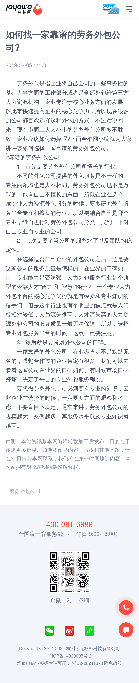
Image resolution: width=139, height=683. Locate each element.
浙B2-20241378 (87, 663)
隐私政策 (113, 663)
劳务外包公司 (89, 148)
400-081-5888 (69, 524)
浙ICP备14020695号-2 (69, 655)
